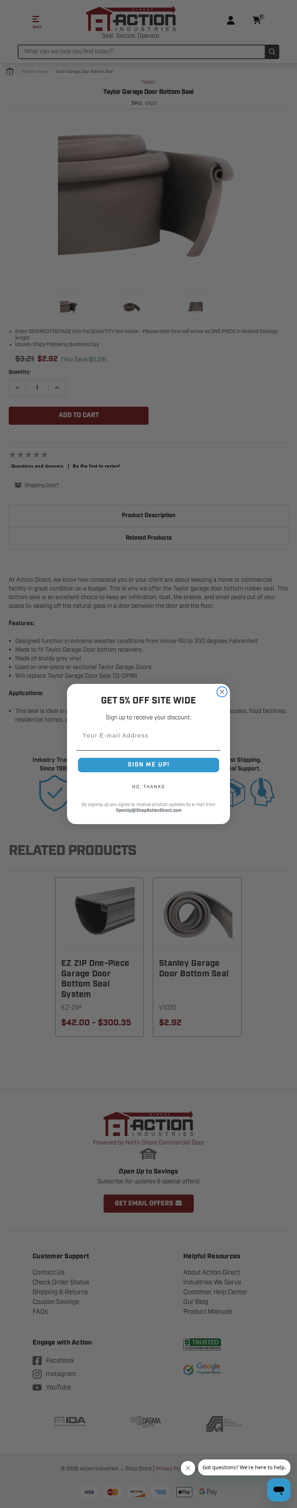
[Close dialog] (222, 691)
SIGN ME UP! (149, 765)
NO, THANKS (148, 786)
